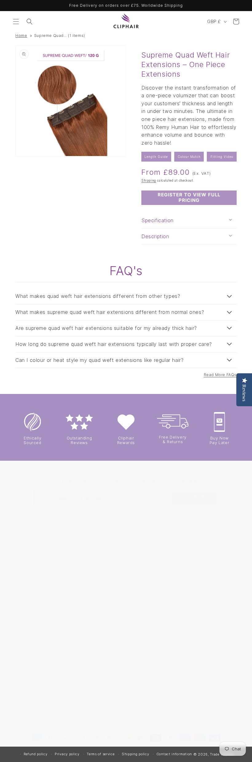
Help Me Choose (209, 564)
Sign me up (195, 497)
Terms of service (100, 754)
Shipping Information (144, 594)
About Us (142, 634)
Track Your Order (151, 689)
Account (141, 549)
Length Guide (156, 156)
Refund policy (36, 754)
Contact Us (144, 577)
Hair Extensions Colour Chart (207, 546)
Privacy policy (67, 754)
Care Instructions (209, 643)
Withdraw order (149, 703)
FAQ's (138, 662)
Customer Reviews (152, 676)
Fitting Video (222, 156)
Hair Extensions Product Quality (208, 603)
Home (21, 35)
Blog (195, 657)
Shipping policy (135, 754)
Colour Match (189, 156)
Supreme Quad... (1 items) (59, 35)
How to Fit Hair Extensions (207, 582)
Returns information (144, 616)
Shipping (148, 180)
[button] (16, 21)
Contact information (174, 754)
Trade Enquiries (149, 648)
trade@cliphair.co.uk (39, 575)
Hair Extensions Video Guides (207, 625)
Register (141, 563)
